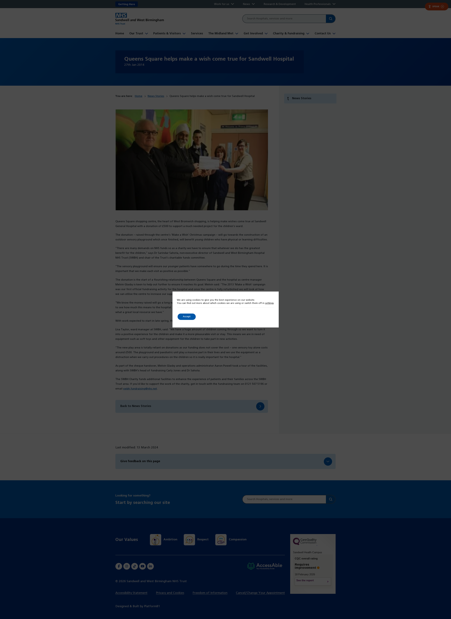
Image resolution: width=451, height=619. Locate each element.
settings (269, 303)
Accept (186, 316)
